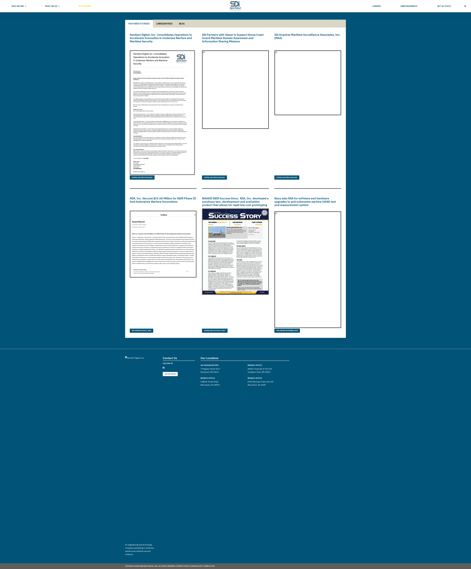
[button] (25, 6)
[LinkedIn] (163, 368)
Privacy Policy (183, 566)
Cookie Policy (197, 566)
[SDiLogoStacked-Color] (235, 6)
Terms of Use (209, 566)
